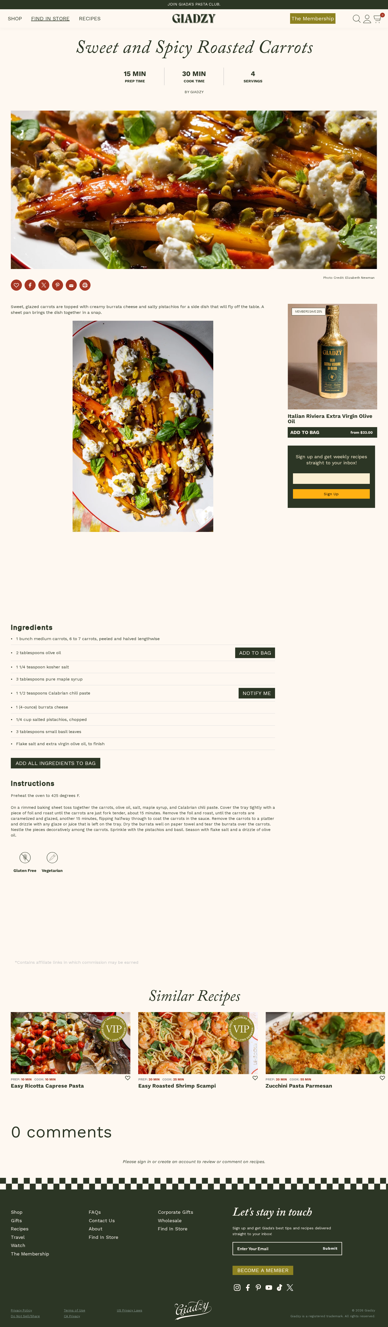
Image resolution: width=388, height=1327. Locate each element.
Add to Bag (304, 432)
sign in (144, 1161)
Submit (330, 1248)
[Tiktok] (279, 1288)
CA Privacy (72, 1316)
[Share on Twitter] (43, 285)
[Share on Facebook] (30, 285)
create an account (177, 1161)
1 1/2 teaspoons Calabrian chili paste (53, 693)
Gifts (16, 1220)
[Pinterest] (258, 1288)
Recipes (90, 18)
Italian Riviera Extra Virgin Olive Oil (330, 418)
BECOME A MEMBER (262, 1270)
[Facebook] (247, 1288)
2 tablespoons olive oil (38, 652)
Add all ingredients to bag (56, 763)
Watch (18, 1245)
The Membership (312, 18)
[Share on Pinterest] (57, 285)
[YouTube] (268, 1288)
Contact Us (102, 1220)
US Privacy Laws (129, 1310)
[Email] (71, 285)
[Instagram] (237, 1288)
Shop (15, 18)
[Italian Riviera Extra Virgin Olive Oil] (332, 356)
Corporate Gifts (175, 1212)
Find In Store (50, 18)
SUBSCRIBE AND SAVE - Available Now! (194, 4)
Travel (18, 1237)
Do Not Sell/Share (25, 1316)
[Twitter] (290, 1288)
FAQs (95, 1212)
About (95, 1228)
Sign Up (331, 494)
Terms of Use (74, 1310)
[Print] (85, 285)
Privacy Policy (21, 1310)
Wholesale (170, 1220)
